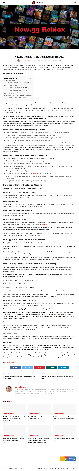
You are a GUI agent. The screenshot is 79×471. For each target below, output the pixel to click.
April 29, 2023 (37, 60)
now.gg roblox (10, 362)
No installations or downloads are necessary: (19, 87)
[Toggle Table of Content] (30, 78)
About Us (40, 468)
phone (57, 314)
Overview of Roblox (10, 80)
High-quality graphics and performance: (18, 90)
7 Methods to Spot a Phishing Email (63, 438)
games (48, 110)
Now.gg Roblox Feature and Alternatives (15, 93)
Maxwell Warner (26, 60)
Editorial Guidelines (54, 468)
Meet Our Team (64, 468)
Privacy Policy (73, 468)
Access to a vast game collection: (17, 92)
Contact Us (46, 468)
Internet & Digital (46, 60)
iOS (28, 69)
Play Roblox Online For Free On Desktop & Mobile (19, 82)
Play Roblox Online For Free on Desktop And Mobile (19, 84)
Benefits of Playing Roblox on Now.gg (14, 85)
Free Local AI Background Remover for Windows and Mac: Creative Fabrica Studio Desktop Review (38, 440)
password (34, 173)
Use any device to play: (15, 89)
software (44, 224)
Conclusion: (10, 99)
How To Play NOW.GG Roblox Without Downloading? (18, 95)
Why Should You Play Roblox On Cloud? (17, 97)
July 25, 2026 (6, 422)
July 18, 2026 (31, 444)
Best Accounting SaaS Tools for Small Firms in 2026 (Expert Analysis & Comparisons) (14, 418)
